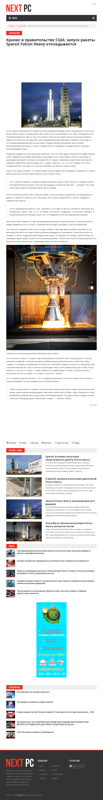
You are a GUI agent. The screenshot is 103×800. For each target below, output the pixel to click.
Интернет (43, 774)
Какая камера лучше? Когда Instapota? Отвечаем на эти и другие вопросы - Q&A (55, 712)
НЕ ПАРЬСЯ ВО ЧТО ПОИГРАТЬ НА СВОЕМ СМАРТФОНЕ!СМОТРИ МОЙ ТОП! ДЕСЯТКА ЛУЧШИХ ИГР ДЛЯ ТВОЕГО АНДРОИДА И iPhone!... (53, 723)
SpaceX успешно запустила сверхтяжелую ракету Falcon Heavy (68, 458)
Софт (55, 770)
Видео (55, 778)
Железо (43, 770)
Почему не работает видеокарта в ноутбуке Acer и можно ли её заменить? (53, 561)
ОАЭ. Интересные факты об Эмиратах (35, 732)
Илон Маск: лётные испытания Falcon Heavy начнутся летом (69, 525)
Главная (11, 26)
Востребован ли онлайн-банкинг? (33, 692)
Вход (94, 4)
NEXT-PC (20, 795)
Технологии (21, 26)
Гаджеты (56, 766)
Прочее (43, 778)
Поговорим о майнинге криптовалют (35, 702)
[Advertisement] (51, 63)
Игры (42, 766)
